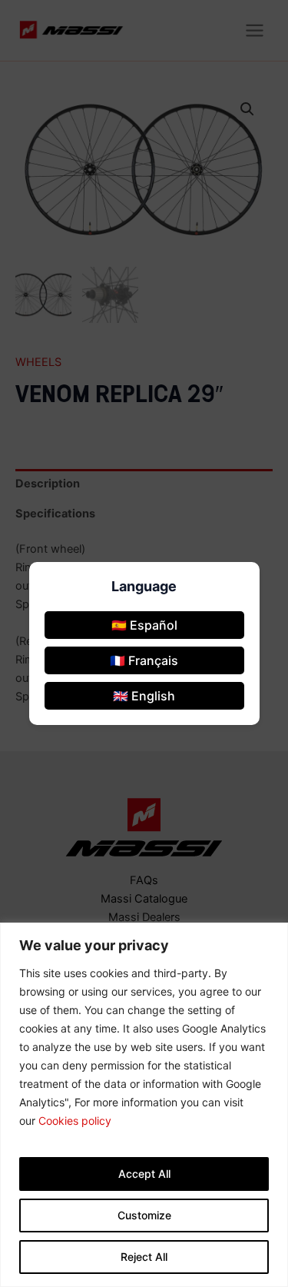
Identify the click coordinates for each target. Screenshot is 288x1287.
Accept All (144, 1173)
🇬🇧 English (144, 695)
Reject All (144, 1256)
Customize (144, 1215)
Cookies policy (74, 1120)
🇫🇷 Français (144, 660)
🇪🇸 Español (144, 625)
